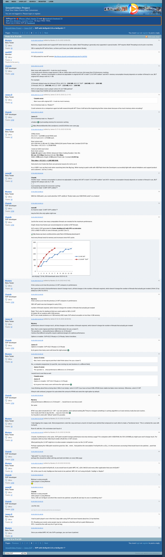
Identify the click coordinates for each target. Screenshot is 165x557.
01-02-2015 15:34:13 (37, 487)
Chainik (8, 66)
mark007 (8, 52)
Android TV (57, 19)
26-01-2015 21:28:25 (37, 112)
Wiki (7, 1)
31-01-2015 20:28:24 (37, 395)
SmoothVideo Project (17, 7)
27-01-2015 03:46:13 (37, 129)
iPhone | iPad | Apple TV (29, 19)
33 (11, 48)
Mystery (8, 40)
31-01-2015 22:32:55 (37, 432)
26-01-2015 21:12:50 (37, 66)
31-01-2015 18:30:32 (37, 319)
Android (48, 19)
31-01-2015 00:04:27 (37, 217)
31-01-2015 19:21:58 (37, 340)
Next (46, 33)
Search (32, 1)
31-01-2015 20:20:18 (37, 354)
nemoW (8, 173)
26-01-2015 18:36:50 (37, 52)
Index (14, 1)
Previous (15, 33)
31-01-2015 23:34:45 (37, 451)
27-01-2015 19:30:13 (37, 203)
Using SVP (28, 28)
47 (11, 181)
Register (42, 1)
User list (22, 1)
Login (51, 1)
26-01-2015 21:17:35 (37, 94)
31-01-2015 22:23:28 (37, 418)
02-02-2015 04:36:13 (37, 528)
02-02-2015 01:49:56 (37, 514)
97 (11, 103)
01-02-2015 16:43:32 (37, 501)
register (145, 33)
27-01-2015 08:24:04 (37, 173)
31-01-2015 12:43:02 (37, 294)
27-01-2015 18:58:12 (37, 191)
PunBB (141, 553)
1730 (12, 74)
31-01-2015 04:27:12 (37, 280)
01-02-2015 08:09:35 (37, 475)
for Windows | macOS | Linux (19, 21)
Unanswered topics (152, 14)
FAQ (12, 23)
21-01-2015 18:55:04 (37, 40)
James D (8, 95)
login (138, 33)
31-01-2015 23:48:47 (37, 463)
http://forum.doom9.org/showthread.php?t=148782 (70, 56)
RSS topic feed (153, 37)
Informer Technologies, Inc (154, 553)
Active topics (138, 14)
